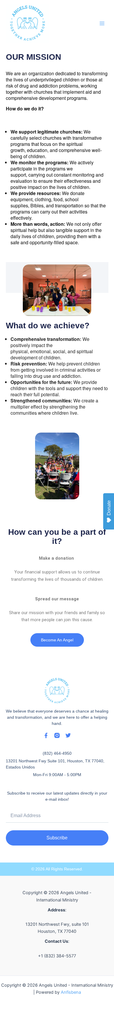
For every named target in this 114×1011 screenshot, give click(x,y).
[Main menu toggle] (102, 23)
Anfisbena (71, 992)
